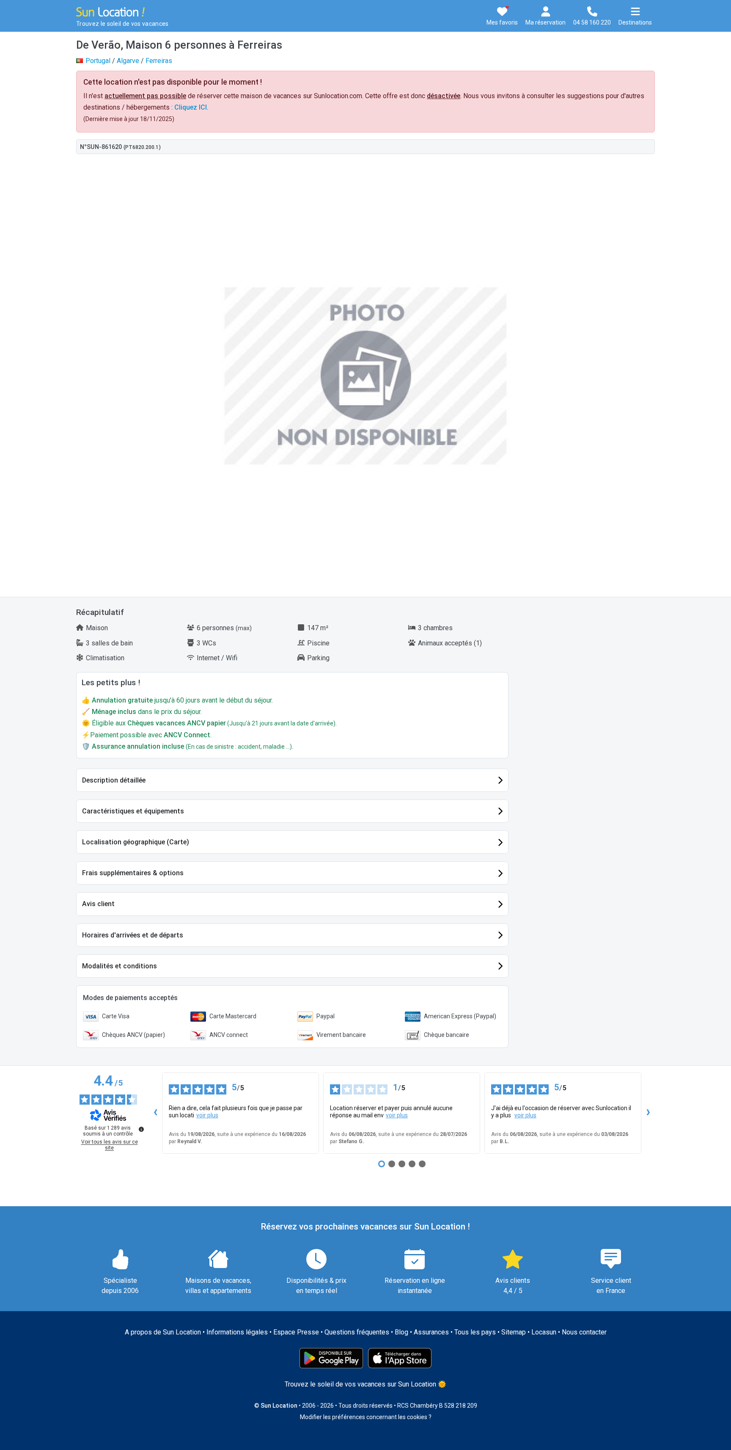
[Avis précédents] (155, 1113)
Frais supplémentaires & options (133, 873)
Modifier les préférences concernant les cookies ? (365, 1417)
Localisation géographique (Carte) (135, 842)
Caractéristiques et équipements (133, 811)
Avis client (98, 904)
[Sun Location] (110, 11)
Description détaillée (114, 780)
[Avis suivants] (648, 1113)
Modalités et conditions (119, 966)
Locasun (543, 1332)
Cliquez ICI (190, 107)
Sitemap (513, 1332)
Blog (401, 1332)
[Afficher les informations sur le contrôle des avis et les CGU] (141, 1129)
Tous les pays (475, 1332)
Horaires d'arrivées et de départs (132, 935)
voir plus (207, 1115)
